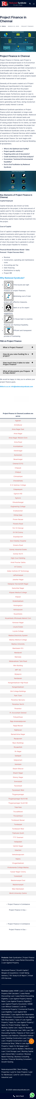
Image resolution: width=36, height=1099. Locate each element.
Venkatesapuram (18, 854)
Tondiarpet (18, 824)
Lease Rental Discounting (24, 960)
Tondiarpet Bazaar (18, 820)
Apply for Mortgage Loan (18, 1046)
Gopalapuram (18, 537)
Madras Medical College (18, 640)
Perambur (18, 708)
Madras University (18, 644)
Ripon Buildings (18, 743)
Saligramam (18, 760)
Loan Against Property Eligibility (18, 1001)
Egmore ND (18, 494)
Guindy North (18, 554)
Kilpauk (18, 597)
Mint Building (18, 665)
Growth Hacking (7, 1062)
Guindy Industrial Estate (18, 549)
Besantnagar (18, 459)
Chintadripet (18, 476)
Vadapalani (18, 842)
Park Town (18, 696)
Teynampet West (18, 790)
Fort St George (18, 528)
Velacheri (18, 850)
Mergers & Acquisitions (9, 973)
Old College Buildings (18, 691)
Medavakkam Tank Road (18, 661)
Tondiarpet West (18, 829)
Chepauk (18, 468)
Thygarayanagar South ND (18, 803)
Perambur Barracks (18, 700)
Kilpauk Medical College (18, 592)
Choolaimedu (18, 481)
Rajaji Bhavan (18, 726)
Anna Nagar (18, 433)
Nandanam (18, 678)
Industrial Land (6, 1077)
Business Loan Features (9, 1036)
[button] (31, 1041)
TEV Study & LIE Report (18, 975)
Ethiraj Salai (18, 515)
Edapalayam (18, 489)
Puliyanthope (18, 717)
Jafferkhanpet (18, 575)
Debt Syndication (15, 957)
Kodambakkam (18, 601)
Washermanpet (18, 885)
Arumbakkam (18, 446)
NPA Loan (26, 1030)
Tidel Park (18, 807)
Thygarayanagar (18, 794)
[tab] (18, 347)
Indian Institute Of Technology (18, 571)
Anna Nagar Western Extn (18, 438)
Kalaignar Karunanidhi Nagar (18, 584)
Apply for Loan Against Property (21, 1022)
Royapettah (18, 747)
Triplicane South (18, 833)
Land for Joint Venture (21, 1075)
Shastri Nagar (18, 773)
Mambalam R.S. (18, 648)
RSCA (4, 26)
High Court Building (18, 558)
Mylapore (18, 674)
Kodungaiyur (18, 605)
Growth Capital (22, 970)
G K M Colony (18, 532)
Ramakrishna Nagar (18, 734)
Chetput (18, 472)
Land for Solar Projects (18, 1072)
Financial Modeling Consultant (20, 1059)
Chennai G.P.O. (18, 464)
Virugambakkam (18, 863)
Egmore (18, 498)
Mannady (18, 657)
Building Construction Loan (16, 1038)
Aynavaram (18, 455)
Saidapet (18, 756)
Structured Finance (8, 970)
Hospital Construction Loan (16, 1041)
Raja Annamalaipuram (18, 721)
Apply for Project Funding (10, 1025)
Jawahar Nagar (18, 579)
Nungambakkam (18, 687)
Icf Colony (18, 567)
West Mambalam (18, 889)
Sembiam (18, 764)
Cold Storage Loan (13, 1051)
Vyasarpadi (18, 876)
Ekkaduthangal (18, 502)
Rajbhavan (18, 730)
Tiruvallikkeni (18, 812)
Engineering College (18, 506)
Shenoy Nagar (18, 777)
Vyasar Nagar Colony (18, 872)
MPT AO (18, 670)
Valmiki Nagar (18, 846)
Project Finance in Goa (17, 910)
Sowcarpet (18, 781)
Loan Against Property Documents (14, 1004)
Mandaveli (18, 653)
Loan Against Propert (10, 963)
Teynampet (18, 786)
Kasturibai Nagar (18, 588)
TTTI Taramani (18, 837)
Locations (19, 1054)
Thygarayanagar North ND (18, 799)
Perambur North (18, 704)
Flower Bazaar (18, 519)
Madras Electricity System (18, 635)
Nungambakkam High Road (18, 683)
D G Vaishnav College (18, 485)
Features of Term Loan (25, 1033)
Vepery (18, 859)
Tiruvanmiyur (18, 816)
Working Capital (8, 960)
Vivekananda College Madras (18, 867)
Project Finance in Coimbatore (19, 904)
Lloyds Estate (18, 627)
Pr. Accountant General (18, 713)
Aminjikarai (18, 425)
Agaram (18, 421)
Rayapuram (18, 739)
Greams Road (18, 545)
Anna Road (18, 442)
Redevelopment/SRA (8, 1069)
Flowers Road (18, 524)
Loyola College (18, 631)
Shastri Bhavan (18, 769)
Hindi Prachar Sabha (18, 562)
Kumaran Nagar (18, 622)
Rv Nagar (18, 751)
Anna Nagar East (18, 429)
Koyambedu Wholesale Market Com (18, 618)
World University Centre (18, 893)
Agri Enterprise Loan (13, 1030)
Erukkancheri (18, 511)
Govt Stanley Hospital (18, 541)
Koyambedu (18, 614)
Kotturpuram (18, 610)
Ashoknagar (18, 451)
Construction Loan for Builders (12, 1049)
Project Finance (27, 26)
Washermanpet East (18, 880)
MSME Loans (18, 991)
